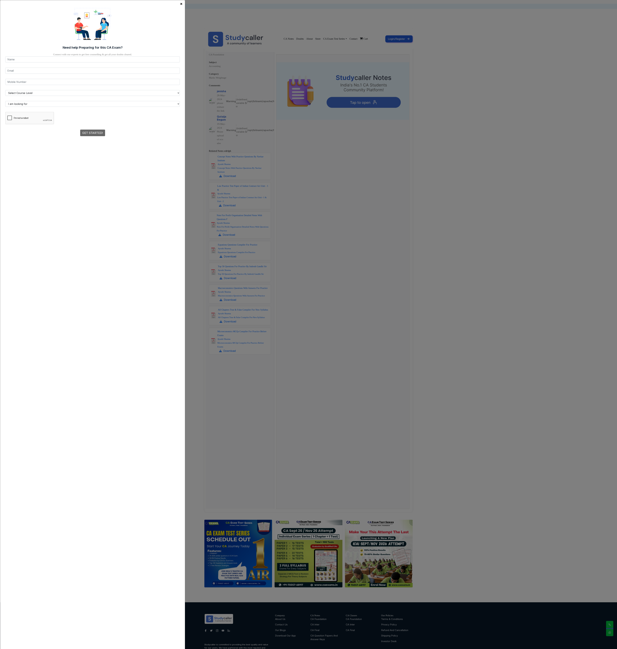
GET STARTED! (92, 133)
